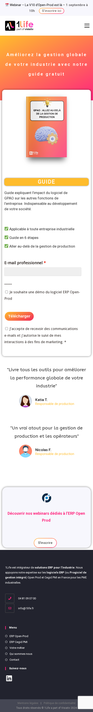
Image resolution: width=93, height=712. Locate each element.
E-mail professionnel (23, 262)
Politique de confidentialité (59, 703)
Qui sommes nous (21, 653)
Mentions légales (28, 703)
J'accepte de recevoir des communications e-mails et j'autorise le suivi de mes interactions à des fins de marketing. (41, 335)
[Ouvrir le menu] (87, 25)
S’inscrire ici (51, 11)
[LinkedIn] (9, 679)
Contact (14, 659)
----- (8, 284)
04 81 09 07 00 (27, 598)
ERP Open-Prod (19, 636)
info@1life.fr (26, 608)
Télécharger (19, 316)
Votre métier (17, 647)
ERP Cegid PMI (18, 642)
